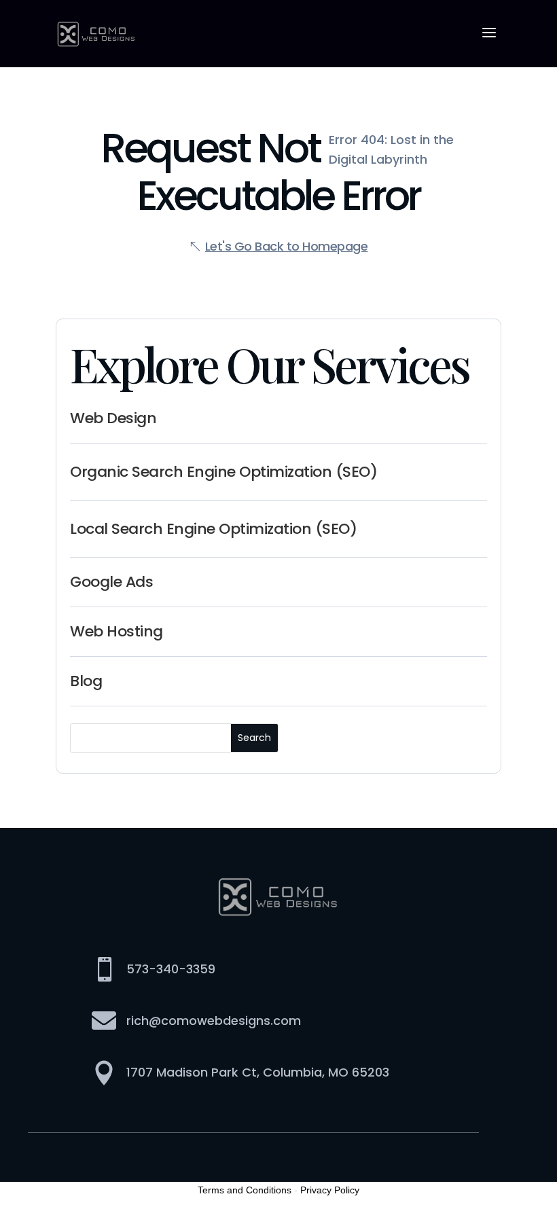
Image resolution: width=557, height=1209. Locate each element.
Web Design (113, 418)
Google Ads (111, 581)
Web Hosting (116, 631)
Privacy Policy (329, 1190)
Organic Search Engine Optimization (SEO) (223, 471)
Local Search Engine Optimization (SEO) (213, 528)
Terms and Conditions (244, 1190)
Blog (86, 680)
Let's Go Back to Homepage (286, 246)
